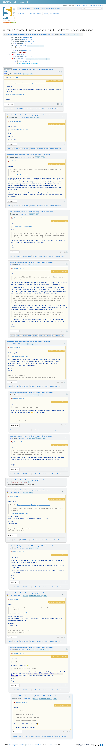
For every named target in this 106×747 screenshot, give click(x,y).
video (31, 74)
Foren (36, 8)
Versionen (30, 157)
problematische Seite (12, 77)
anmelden (29, 108)
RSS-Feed (46, 13)
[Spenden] (13, 22)
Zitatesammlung (45, 8)
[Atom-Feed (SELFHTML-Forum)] (5, 22)
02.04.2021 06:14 (17, 492)
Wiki (15, 2)
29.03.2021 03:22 (15, 344)
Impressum (29, 745)
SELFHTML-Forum (22, 13)
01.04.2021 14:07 (17, 482)
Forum (21, 2)
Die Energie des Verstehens (17, 745)
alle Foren (13, 108)
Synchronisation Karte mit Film (15, 94)
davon (42, 359)
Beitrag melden (9, 104)
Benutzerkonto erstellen (39, 108)
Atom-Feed (39, 13)
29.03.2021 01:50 (24, 117)
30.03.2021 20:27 (24, 438)
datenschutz (24, 344)
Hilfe (58, 8)
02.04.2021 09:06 (24, 548)
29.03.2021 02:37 (22, 157)
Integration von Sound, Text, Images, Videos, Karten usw (29, 83)
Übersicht (30, 8)
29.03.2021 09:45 (20, 395)
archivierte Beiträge (54, 13)
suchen (53, 8)
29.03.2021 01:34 (18, 74)
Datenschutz (37, 745)
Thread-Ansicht (31, 13)
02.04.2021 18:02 (27, 698)
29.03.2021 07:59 (24, 265)
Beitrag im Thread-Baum (52, 108)
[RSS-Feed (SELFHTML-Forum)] (9, 22)
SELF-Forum (8, 69)
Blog (28, 2)
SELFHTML (7, 2)
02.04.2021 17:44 (24, 650)
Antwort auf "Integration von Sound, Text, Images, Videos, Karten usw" (28, 115)
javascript (26, 74)
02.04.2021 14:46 (17, 595)
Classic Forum (52, 745)
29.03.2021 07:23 (24, 214)
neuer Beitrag (22, 8)
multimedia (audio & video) (35, 595)
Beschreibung (32, 560)
